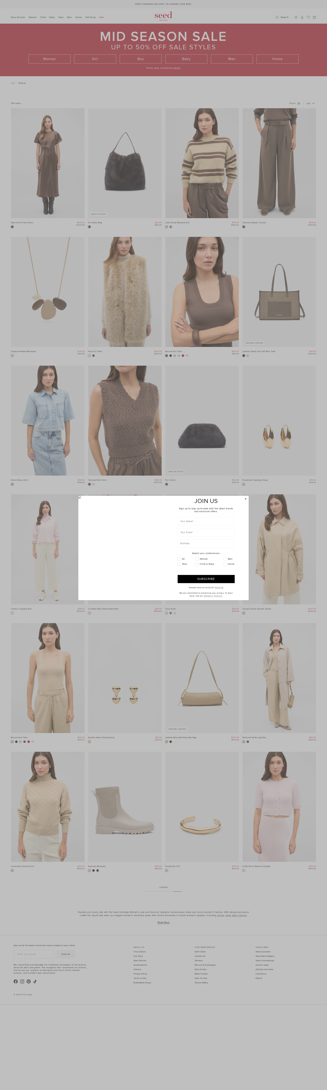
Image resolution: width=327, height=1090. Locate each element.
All (183, 558)
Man (230, 558)
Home (231, 564)
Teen (184, 564)
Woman (204, 558)
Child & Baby (207, 564)
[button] (246, 499)
